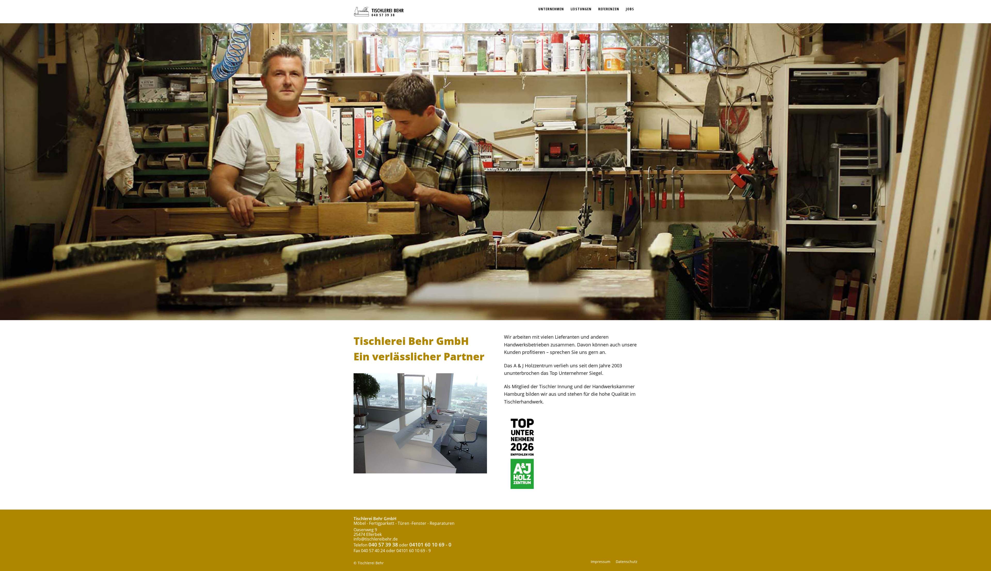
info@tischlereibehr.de (376, 539)
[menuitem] (551, 6)
